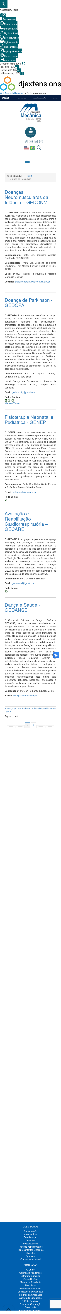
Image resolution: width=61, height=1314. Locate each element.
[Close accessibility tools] (4, 15)
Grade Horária (30, 1279)
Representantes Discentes (30, 1249)
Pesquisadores (30, 1243)
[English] (26, 147)
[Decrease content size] (22, 63)
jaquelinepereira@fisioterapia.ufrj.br (32, 281)
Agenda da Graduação (30, 1297)
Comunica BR (22, 98)
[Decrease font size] (16, 66)
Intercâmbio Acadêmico (30, 1288)
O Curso (30, 1269)
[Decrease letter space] (21, 73)
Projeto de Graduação (30, 1304)
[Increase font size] (18, 66)
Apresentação (30, 1231)
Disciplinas (30, 1285)
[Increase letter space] (23, 73)
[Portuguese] (33, 147)
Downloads (30, 1307)
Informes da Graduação (30, 1294)
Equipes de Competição (30, 1310)
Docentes (30, 1240)
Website (9, 403)
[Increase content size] (24, 63)
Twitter (16, 403)
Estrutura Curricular (30, 1275)
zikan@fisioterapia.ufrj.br (25, 695)
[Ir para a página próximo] (41, 726)
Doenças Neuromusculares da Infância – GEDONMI (27, 197)
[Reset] (1, 15)
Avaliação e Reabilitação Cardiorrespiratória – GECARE (26, 521)
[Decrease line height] (18, 70)
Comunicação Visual (30, 1259)
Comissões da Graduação (30, 1291)
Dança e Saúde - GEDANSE (22, 607)
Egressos (30, 1256)
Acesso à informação (39, 98)
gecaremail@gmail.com (23, 583)
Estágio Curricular (30, 1301)
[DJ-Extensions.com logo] (30, 90)
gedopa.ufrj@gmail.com (23, 392)
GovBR (5, 97)
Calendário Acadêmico (30, 1272)
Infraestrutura (30, 1234)
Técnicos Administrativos (30, 1246)
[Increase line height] (20, 70)
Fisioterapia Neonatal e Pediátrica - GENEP (29, 419)
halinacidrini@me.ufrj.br (24, 492)
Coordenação (30, 1237)
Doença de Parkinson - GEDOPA (29, 302)
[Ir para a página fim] (50, 726)
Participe (55, 98)
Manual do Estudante (30, 1282)
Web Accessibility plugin (11, 93)
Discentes (30, 1252)
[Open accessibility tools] (3, 4)
